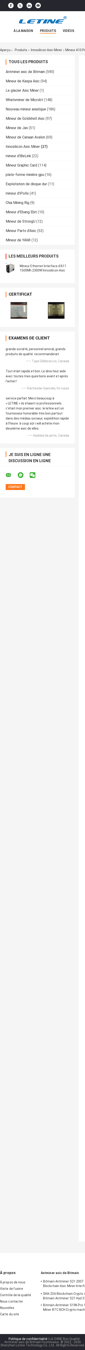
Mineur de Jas (17, 128)
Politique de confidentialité (28, 1339)
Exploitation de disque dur (26, 184)
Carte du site (9, 1314)
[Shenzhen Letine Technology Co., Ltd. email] (11, 475)
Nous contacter (11, 1301)
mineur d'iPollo (17, 193)
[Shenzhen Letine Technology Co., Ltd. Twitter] (20, 6)
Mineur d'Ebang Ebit (21, 212)
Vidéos (68, 31)
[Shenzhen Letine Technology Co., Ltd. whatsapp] (23, 475)
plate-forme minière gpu (25, 174)
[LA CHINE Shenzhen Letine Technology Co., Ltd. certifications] (18, 310)
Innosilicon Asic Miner (46, 50)
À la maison (23, 31)
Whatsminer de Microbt (24, 100)
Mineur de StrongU (20, 221)
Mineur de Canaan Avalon (25, 137)
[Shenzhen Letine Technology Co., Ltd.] (43, 20)
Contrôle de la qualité (15, 1295)
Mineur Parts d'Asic (21, 231)
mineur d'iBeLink (18, 156)
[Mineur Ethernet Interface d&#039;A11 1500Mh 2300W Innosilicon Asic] (10, 268)
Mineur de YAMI (18, 240)
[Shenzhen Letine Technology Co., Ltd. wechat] (35, 475)
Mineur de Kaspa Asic (23, 81)
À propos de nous (13, 1282)
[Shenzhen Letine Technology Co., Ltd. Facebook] (11, 5)
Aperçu (5, 50)
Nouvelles (7, 1308)
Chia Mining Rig (17, 203)
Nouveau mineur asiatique (26, 109)
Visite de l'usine (11, 1288)
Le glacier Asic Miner (22, 90)
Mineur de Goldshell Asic (25, 118)
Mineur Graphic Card (21, 165)
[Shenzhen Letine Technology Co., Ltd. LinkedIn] (29, 5)
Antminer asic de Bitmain (25, 72)
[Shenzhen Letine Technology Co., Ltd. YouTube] (38, 5)
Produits (48, 31)
